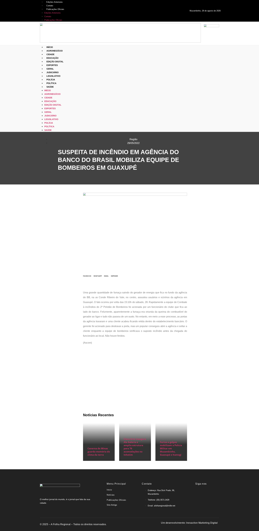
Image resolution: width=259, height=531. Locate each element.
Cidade (50, 54)
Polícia (50, 79)
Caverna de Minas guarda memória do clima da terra (99, 451)
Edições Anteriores (54, 2)
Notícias (111, 495)
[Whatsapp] (214, 492)
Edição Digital (55, 61)
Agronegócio (54, 51)
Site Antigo (112, 505)
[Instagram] (205, 492)
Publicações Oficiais (55, 9)
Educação (52, 58)
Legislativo (53, 76)
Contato (49, 6)
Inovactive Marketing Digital (202, 523)
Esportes (52, 65)
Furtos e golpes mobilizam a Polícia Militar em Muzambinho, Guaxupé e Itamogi (171, 448)
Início (49, 47)
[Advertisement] (135, 376)
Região (133, 139)
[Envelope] (196, 492)
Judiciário (52, 72)
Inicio (109, 490)
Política (51, 83)
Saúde (50, 87)
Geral (50, 69)
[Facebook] (187, 492)
